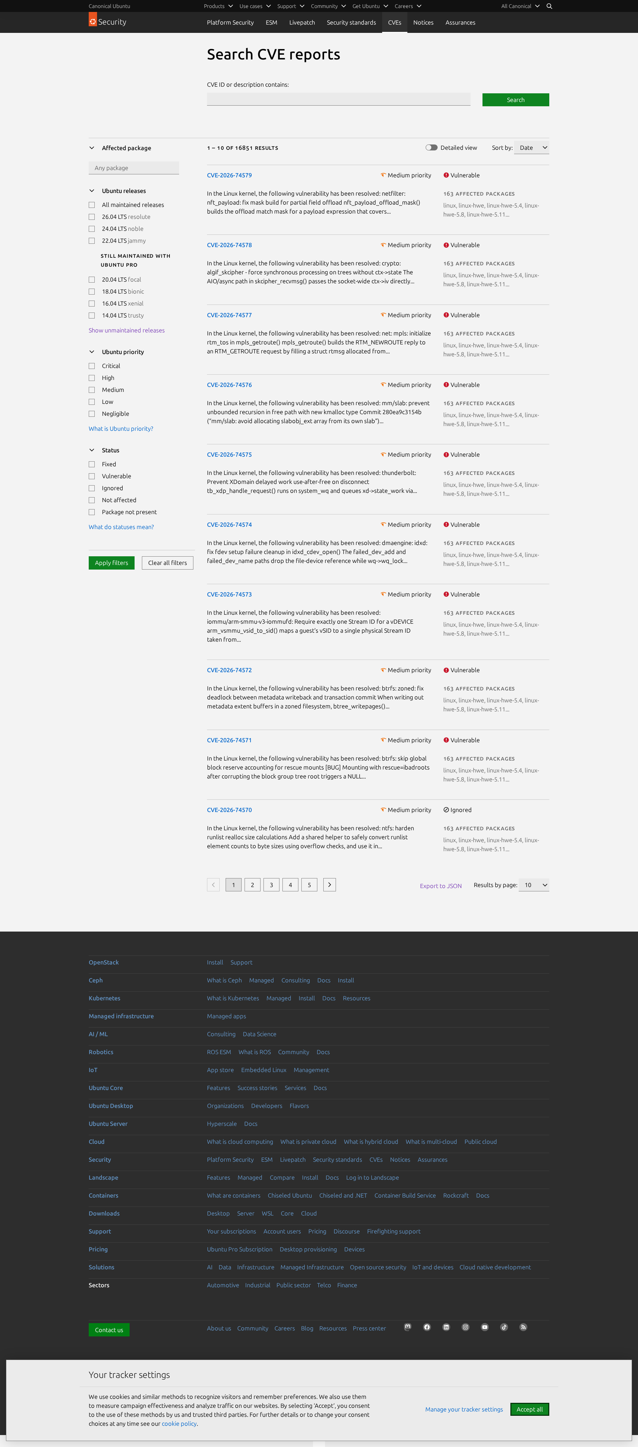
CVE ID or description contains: (248, 84)
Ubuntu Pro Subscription (239, 1249)
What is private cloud (308, 1141)
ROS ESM (219, 1051)
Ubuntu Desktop (111, 1105)
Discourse (347, 1231)
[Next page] (329, 884)
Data (225, 1267)
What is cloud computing (240, 1141)
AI (210, 1267)
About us (219, 1328)
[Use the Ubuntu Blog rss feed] (525, 1329)
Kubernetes (104, 998)
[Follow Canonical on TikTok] (506, 1329)
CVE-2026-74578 (229, 244)
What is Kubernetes (233, 998)
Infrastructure (255, 1267)
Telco (324, 1285)
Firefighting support (394, 1231)
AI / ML (98, 1034)
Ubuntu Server (108, 1123)
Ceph (96, 980)
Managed (261, 980)
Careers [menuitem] (404, 6)
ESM (271, 22)
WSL (267, 1213)
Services (295, 1087)
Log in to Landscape (372, 1177)
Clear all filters (167, 563)
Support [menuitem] (286, 6)
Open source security (378, 1267)
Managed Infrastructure (312, 1267)
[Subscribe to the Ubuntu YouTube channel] (487, 1329)
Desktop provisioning (308, 1249)
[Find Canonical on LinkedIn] (448, 1329)
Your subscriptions (231, 1231)
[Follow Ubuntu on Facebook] (429, 1329)
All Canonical (516, 6)
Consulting (295, 980)
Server (246, 1213)
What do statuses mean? (121, 526)
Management (311, 1069)
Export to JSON (441, 885)
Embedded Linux (263, 1069)
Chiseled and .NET (343, 1195)
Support (242, 962)
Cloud (97, 1141)
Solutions (101, 1267)
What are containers (234, 1195)
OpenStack (104, 962)
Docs (324, 980)
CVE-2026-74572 (229, 670)
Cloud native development (495, 1267)
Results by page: (495, 884)
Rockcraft (456, 1195)
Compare (282, 1177)
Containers (103, 1195)
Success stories (257, 1087)
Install (215, 962)
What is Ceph (224, 980)
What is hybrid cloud (371, 1141)
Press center (369, 1328)
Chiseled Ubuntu (290, 1195)
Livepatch (302, 22)
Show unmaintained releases (127, 330)
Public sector (293, 1285)
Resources (357, 998)
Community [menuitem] (324, 6)
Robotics (101, 1051)
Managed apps (226, 1016)
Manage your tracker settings (464, 1409)
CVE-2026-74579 (229, 175)
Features (218, 1087)
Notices (423, 22)
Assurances (461, 22)
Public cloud (481, 1141)
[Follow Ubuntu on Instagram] (468, 1329)
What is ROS (255, 1051)
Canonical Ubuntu (109, 6)
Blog (307, 1328)
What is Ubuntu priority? (121, 428)
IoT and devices (433, 1267)
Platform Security (230, 22)
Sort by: (502, 147)
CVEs (394, 22)
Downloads (104, 1213)
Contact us (109, 1329)
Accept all (530, 1409)
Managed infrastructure (121, 1016)
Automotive (223, 1285)
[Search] (549, 6)
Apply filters (111, 563)
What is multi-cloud (431, 1141)
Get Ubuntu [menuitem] (366, 6)
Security (100, 1159)
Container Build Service (405, 1195)
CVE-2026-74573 (229, 594)
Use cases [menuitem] (251, 6)
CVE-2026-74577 (229, 315)
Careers (284, 1328)
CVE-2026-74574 (229, 524)
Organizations (225, 1105)
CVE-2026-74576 (229, 384)
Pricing (317, 1231)
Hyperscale (222, 1123)
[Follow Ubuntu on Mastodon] (410, 1329)
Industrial (257, 1285)
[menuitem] (520, 6)
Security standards (351, 22)
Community (293, 1051)
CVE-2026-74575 (229, 454)
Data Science (259, 1034)
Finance (347, 1285)
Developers (266, 1105)
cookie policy (179, 1423)
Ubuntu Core (106, 1087)
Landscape (103, 1177)
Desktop (218, 1213)
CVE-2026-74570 (229, 809)
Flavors (299, 1105)
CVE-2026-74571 (229, 740)
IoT (93, 1069)
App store (220, 1069)
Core (287, 1213)
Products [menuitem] (214, 6)
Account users (282, 1231)
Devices (354, 1249)
